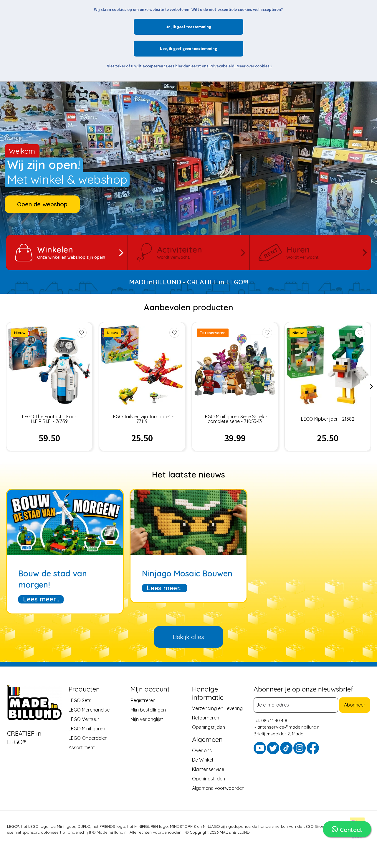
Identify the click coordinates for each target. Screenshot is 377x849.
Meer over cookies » (254, 66)
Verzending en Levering (217, 709)
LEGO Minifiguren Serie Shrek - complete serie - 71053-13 (235, 419)
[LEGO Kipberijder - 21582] (328, 365)
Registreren (143, 700)
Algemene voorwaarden (218, 788)
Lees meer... (41, 599)
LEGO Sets (80, 700)
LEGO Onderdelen (88, 738)
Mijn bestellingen (148, 710)
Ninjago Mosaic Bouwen (187, 573)
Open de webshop (42, 204)
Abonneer (354, 705)
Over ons (202, 751)
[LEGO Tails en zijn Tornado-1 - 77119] (142, 365)
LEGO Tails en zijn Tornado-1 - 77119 (142, 419)
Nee (163, 48)
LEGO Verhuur (84, 719)
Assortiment (82, 747)
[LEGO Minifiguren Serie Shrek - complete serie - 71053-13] (235, 365)
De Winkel (202, 760)
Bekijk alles (188, 637)
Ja (168, 26)
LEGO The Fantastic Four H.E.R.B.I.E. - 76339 (49, 419)
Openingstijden (208, 727)
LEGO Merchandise (89, 710)
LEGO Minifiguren (87, 729)
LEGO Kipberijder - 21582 (327, 419)
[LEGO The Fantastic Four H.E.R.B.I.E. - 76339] (49, 365)
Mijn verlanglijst (146, 719)
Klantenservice (208, 769)
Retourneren (205, 718)
